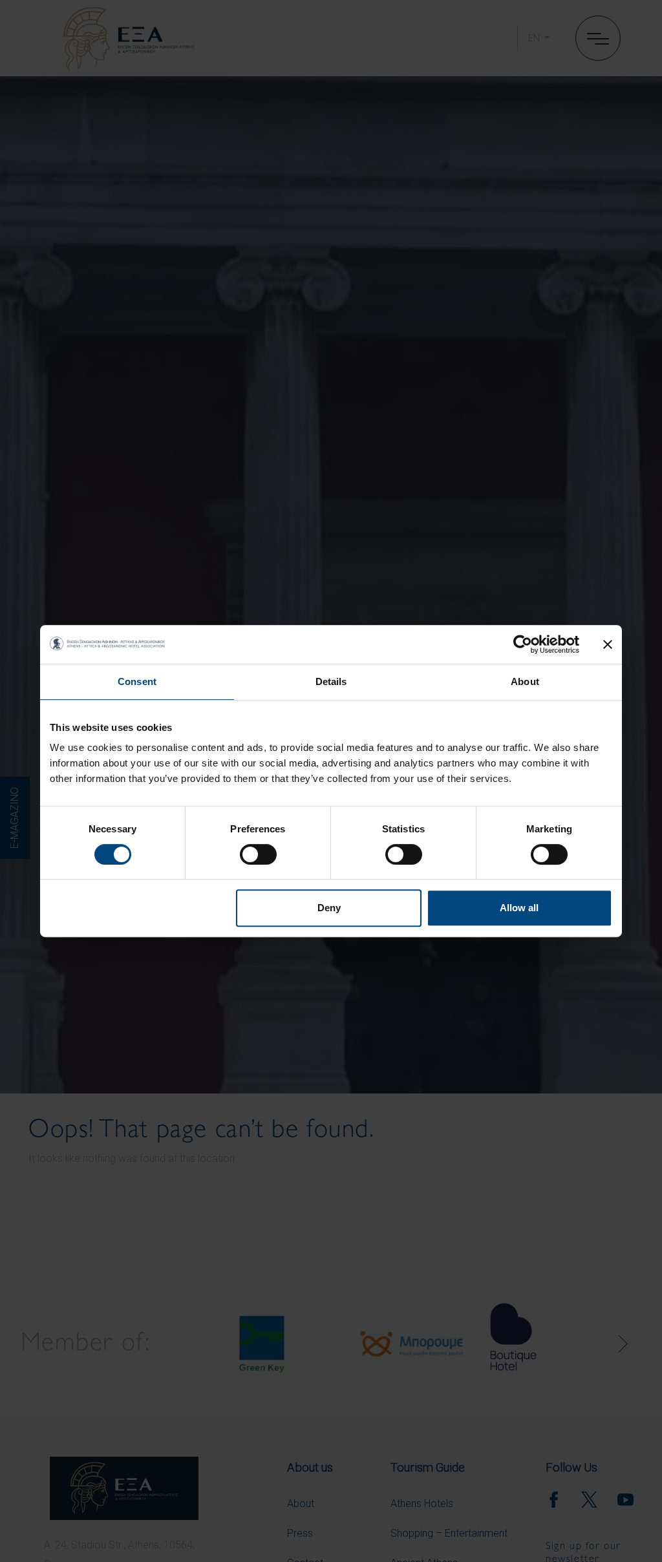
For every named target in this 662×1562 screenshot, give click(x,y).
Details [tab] (331, 681)
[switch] (258, 854)
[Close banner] (607, 644)
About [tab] (525, 681)
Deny (329, 907)
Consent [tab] (137, 681)
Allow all (519, 907)
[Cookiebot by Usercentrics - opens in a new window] (522, 644)
